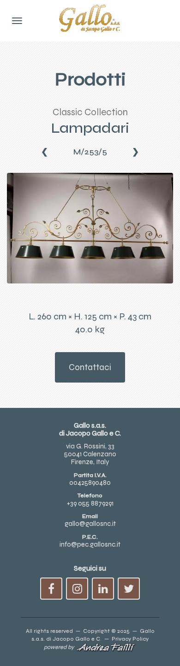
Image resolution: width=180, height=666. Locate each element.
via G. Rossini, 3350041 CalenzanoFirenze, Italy (90, 454)
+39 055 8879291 (90, 503)
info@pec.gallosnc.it (90, 544)
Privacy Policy (130, 638)
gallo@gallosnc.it (90, 523)
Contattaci (90, 367)
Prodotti (90, 79)
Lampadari (90, 128)
